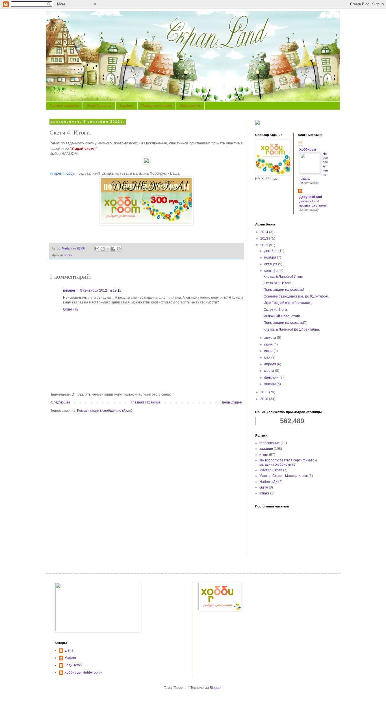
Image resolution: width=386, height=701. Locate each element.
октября (271, 264)
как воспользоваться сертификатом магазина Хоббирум (288, 462)
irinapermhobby (61, 173)
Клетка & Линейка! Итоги (283, 277)
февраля (271, 377)
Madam (70, 658)
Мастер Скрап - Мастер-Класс (283, 476)
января (270, 384)
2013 (264, 238)
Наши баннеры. (99, 106)
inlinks (264, 493)
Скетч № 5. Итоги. (278, 283)
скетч (263, 487)
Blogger (216, 688)
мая (267, 357)
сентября (272, 271)
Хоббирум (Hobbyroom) (83, 672)
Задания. (126, 106)
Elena (68, 650)
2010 (264, 399)
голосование (269, 443)
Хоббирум (307, 149)
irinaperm (71, 290)
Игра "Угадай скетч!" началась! (288, 303)
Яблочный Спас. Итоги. (282, 316)
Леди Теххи (73, 665)
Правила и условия (156, 106)
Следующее (60, 402)
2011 (264, 392)
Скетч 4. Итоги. (276, 310)
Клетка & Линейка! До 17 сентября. (292, 329)
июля (269, 344)
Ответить (70, 309)
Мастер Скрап (270, 470)
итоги (68, 255)
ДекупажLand (310, 197)
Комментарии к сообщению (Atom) (104, 411)
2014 (264, 232)
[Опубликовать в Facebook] (113, 248)
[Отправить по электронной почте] (97, 248)
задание (266, 449)
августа (270, 338)
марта (269, 371)
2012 (264, 245)
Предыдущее (231, 402)
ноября (270, 257)
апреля (270, 364)
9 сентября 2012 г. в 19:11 (100, 290)
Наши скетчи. (190, 106)
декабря (271, 251)
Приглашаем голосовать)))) (285, 323)
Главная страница (64, 106)
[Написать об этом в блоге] (102, 248)
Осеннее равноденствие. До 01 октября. (296, 296)
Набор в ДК (268, 482)
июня (269, 351)
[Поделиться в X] (108, 248)
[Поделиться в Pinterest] (119, 248)
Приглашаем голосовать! (284, 290)
